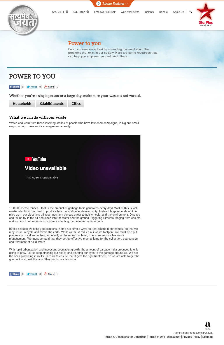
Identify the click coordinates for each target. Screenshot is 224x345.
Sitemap (207, 336)
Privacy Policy (191, 336)
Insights (149, 12)
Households (22, 103)
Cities (76, 103)
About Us (178, 12)
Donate (163, 12)
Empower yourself (105, 12)
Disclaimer (173, 336)
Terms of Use (156, 336)
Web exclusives (130, 12)
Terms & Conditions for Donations (125, 336)
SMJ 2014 (58, 12)
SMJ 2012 (79, 12)
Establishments (51, 103)
